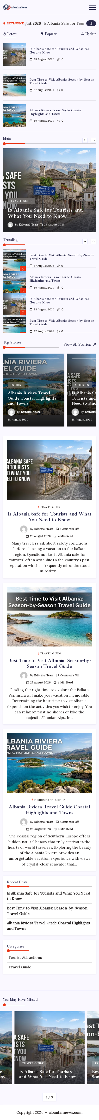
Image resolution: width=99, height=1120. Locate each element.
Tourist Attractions (25, 957)
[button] (91, 23)
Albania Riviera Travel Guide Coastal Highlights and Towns (55, 112)
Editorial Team (24, 224)
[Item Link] (14, 54)
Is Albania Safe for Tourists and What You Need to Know (59, 50)
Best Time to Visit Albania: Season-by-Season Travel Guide (62, 81)
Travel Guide (20, 967)
